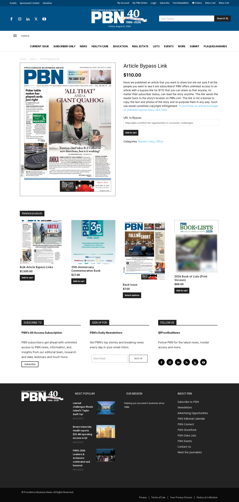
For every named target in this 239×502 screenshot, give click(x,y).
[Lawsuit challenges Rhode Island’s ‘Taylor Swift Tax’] (105, 407)
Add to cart (130, 132)
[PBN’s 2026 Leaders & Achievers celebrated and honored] (105, 455)
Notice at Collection (207, 497)
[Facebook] (11, 19)
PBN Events (185, 441)
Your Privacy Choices (181, 497)
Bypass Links (146, 141)
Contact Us (184, 446)
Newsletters (185, 407)
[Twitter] (36, 19)
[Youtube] (44, 19)
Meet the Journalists (190, 452)
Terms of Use (158, 497)
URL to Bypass (132, 117)
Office (33, 59)
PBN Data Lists (187, 435)
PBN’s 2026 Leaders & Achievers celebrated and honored (81, 458)
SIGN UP (138, 358)
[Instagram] (19, 19)
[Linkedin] (28, 19)
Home (23, 59)
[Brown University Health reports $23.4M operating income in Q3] (105, 431)
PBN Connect (186, 424)
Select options (132, 295)
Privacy (143, 497)
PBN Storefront (187, 430)
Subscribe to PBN (188, 402)
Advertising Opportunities (193, 413)
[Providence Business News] (119, 16)
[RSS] (186, 362)
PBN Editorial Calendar (191, 418)
